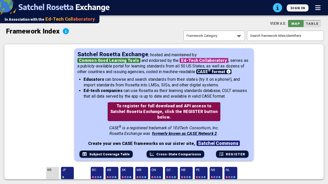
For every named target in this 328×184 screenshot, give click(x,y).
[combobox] (214, 36)
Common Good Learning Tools (109, 60)
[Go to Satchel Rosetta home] (57, 7)
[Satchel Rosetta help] (277, 8)
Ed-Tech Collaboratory (204, 60)
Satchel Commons (218, 143)
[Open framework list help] (65, 31)
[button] (318, 8)
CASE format (211, 71)
